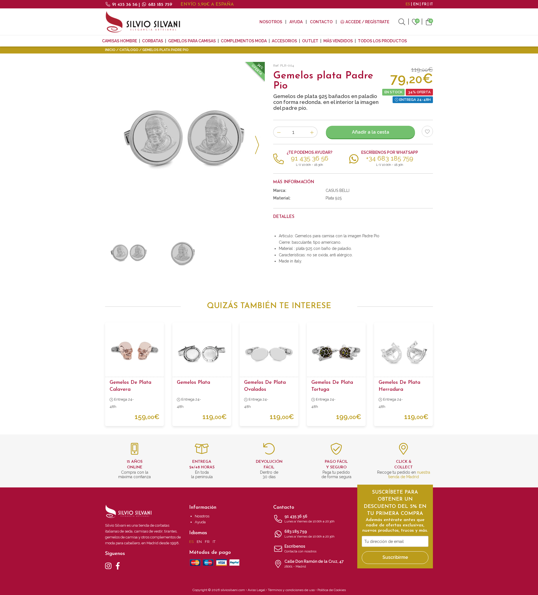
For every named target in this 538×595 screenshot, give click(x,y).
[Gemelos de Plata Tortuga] (336, 352)
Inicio (110, 50)
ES (407, 4)
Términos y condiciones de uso (291, 590)
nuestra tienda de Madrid (409, 474)
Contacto (321, 22)
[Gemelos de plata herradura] (403, 352)
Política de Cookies (331, 590)
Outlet (310, 41)
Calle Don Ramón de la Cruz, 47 (314, 563)
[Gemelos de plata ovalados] (269, 352)
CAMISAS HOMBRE (119, 41)
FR (424, 4)
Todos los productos (382, 41)
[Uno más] (312, 132)
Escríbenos (300, 548)
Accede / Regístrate (367, 22)
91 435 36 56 (125, 5)
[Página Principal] (143, 21)
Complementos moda (244, 41)
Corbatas (152, 41)
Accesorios (284, 41)
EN (416, 4)
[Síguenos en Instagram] (108, 565)
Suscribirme (395, 557)
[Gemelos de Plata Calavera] (134, 352)
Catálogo (128, 50)
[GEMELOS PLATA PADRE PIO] (185, 142)
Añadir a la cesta (370, 132)
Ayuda (296, 22)
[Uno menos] (278, 132)
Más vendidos (338, 41)
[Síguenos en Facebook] (118, 565)
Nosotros (270, 22)
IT (431, 4)
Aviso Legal (256, 590)
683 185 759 (159, 5)
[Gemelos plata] (202, 352)
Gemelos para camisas (192, 41)
